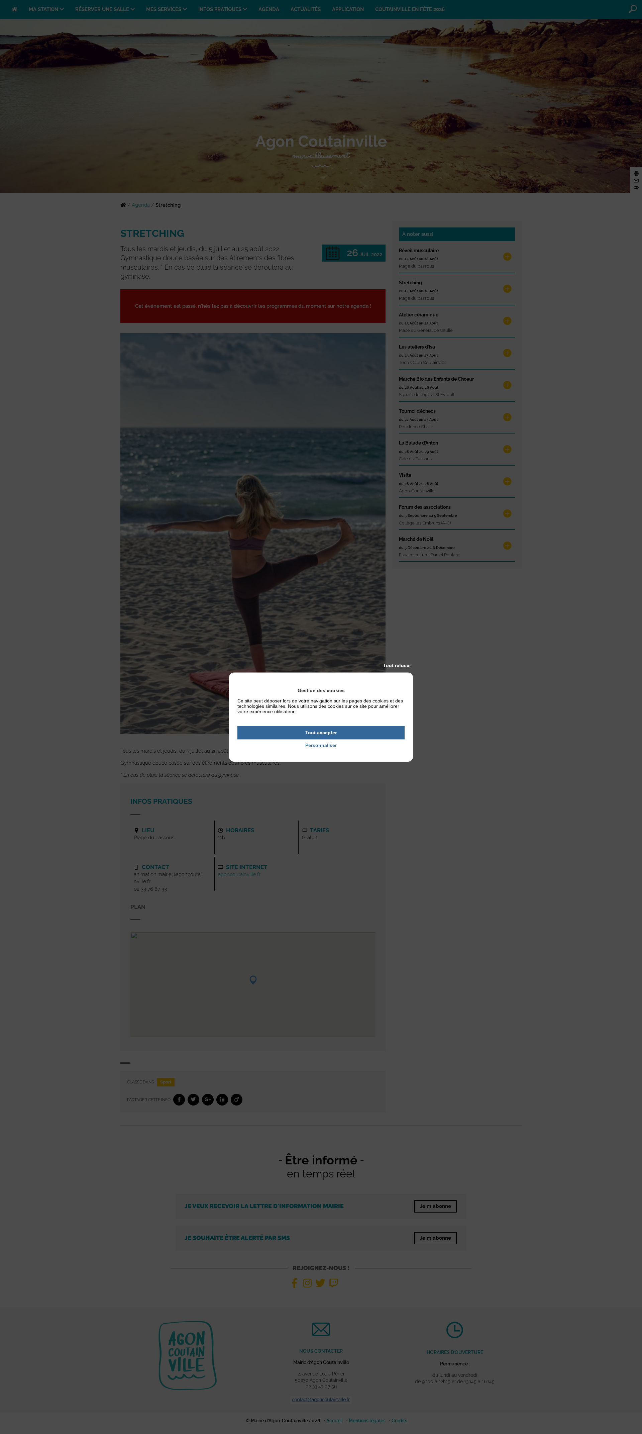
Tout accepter (321, 732)
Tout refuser (397, 665)
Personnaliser (321, 745)
